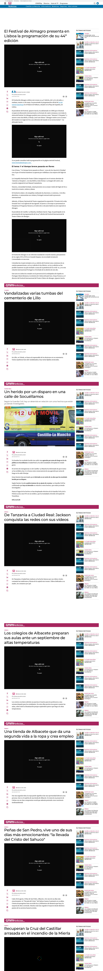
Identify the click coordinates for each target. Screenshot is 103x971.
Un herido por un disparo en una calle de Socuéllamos (91, 79)
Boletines (55, 6)
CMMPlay (39, 3)
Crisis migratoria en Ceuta (26, 0)
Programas (64, 3)
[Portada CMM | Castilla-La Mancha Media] (9, 3)
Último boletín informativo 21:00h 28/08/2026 (91, 53)
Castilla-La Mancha (33, 6)
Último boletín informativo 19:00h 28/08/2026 (91, 87)
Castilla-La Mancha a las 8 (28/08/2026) (91, 44)
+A (63, 96)
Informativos (46, 6)
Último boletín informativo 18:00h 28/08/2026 (91, 95)
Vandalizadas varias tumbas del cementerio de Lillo (91, 36)
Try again (39, 71)
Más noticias (72, 6)
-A (66, 96)
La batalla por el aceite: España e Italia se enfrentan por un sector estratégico (91, 105)
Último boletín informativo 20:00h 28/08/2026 (91, 61)
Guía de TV (55, 3)
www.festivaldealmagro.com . (22, 163)
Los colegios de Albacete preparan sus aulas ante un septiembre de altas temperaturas (91, 472)
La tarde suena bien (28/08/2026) (89, 70)
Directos (47, 3)
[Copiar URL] (39, 67)
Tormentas (16, 0)
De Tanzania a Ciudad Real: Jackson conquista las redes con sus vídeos (91, 113)
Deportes (63, 6)
